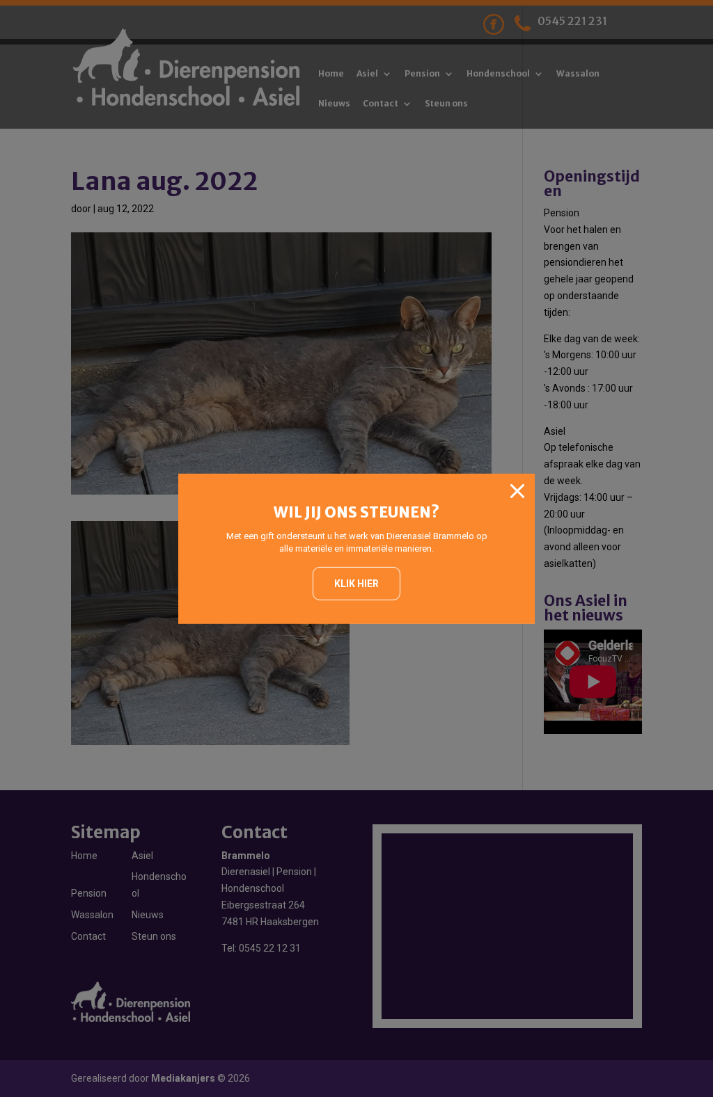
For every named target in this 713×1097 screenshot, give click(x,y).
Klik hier (356, 583)
